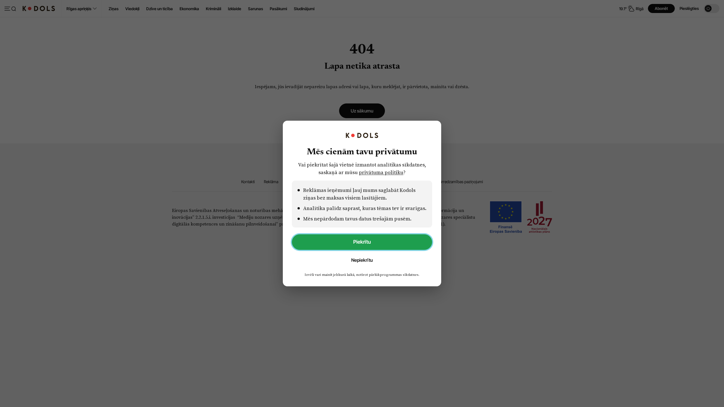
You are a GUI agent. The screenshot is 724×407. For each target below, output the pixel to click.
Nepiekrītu (362, 260)
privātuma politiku (381, 172)
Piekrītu (362, 242)
